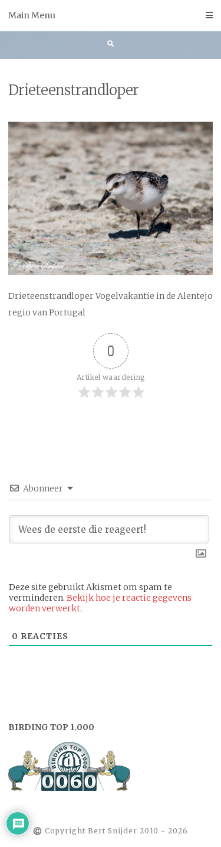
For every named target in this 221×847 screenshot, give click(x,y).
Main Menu (31, 15)
